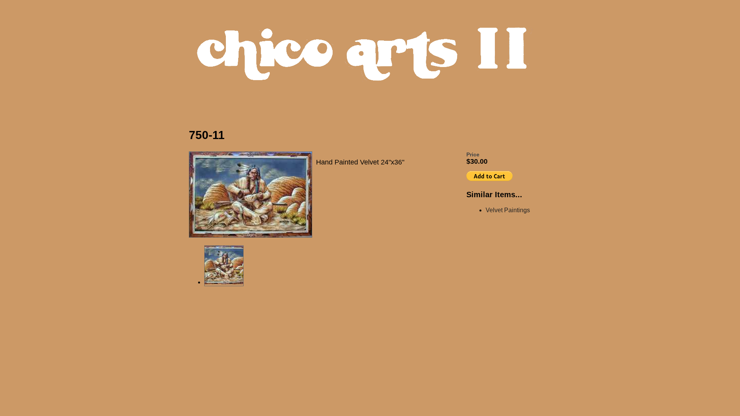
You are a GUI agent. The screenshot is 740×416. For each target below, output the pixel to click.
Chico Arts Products (372, 60)
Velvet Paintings (508, 210)
